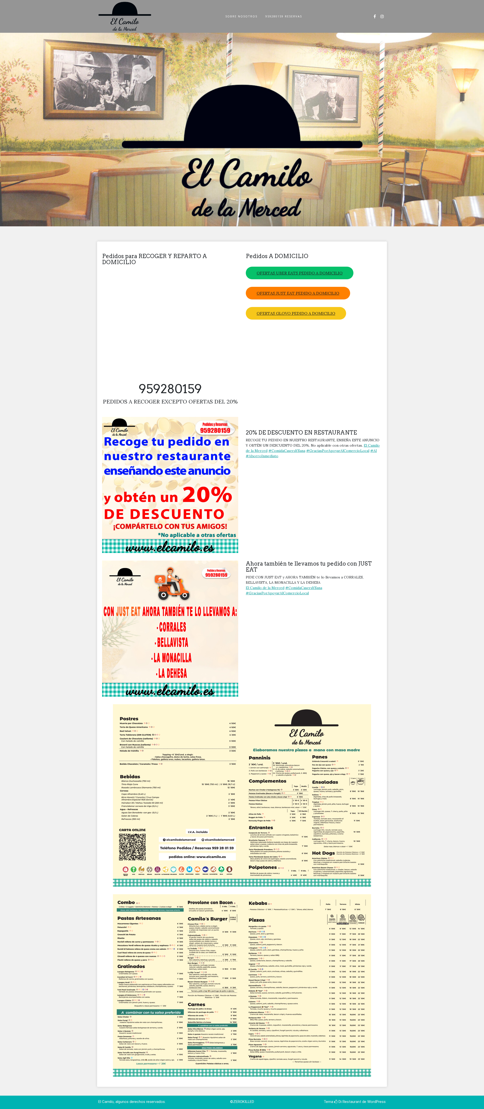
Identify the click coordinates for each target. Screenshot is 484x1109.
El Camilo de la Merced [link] (265, 588)
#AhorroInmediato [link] (262, 456)
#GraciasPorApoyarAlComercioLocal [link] (337, 450)
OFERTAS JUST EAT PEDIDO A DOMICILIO (298, 293)
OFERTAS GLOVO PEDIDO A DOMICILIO (296, 313)
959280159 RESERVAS (283, 16)
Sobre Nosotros (241, 16)
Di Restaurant (349, 1101)
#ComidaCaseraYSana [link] (286, 450)
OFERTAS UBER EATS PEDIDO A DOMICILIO (300, 272)
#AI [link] (373, 450)
